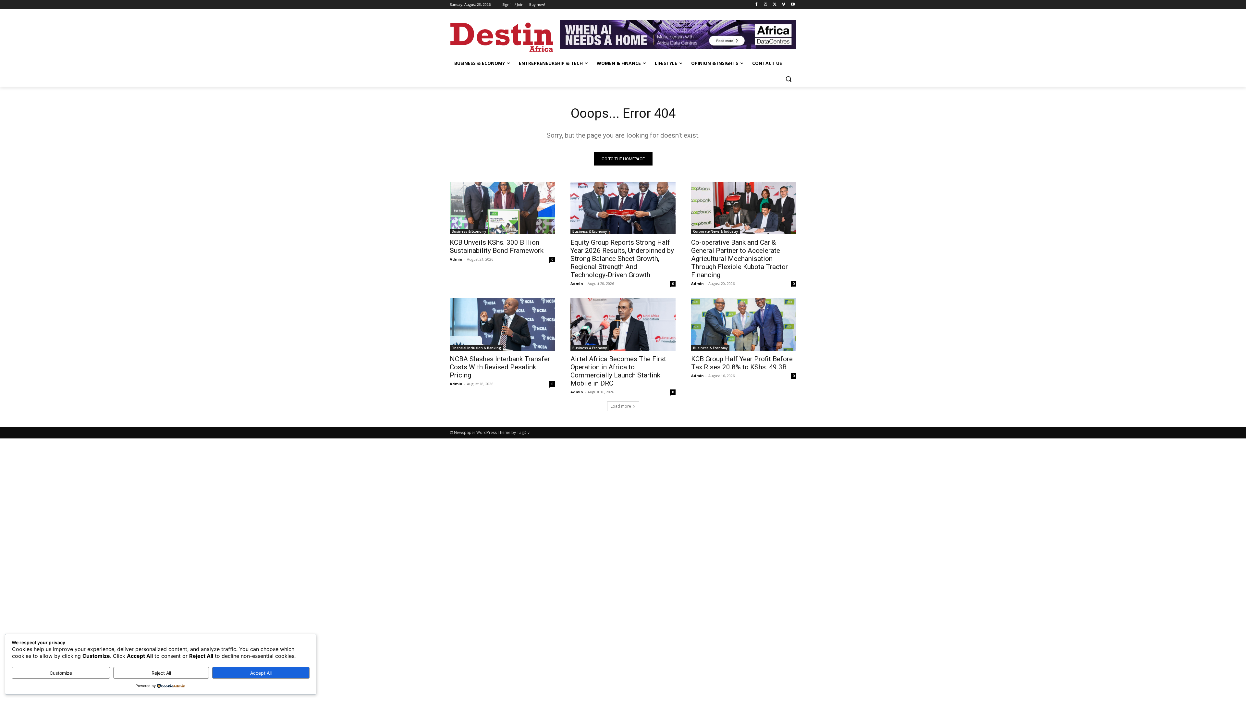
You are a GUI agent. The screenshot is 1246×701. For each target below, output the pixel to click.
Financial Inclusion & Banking (476, 348)
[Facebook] (756, 4)
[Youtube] (792, 4)
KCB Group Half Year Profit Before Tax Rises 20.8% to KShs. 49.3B (742, 363)
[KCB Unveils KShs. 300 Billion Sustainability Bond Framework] (502, 208)
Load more (621, 406)
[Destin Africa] (502, 35)
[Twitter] (774, 4)
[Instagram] (765, 4)
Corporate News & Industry (715, 231)
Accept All (261, 673)
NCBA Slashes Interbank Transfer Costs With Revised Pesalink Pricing (500, 367)
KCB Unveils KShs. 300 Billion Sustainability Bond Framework (497, 246)
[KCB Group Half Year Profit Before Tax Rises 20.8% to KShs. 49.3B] (743, 324)
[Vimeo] (783, 4)
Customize (61, 673)
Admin (456, 259)
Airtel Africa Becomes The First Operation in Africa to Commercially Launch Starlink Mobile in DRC (618, 371)
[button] (788, 79)
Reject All (161, 673)
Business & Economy (469, 231)
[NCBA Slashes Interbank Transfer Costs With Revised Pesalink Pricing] (502, 324)
